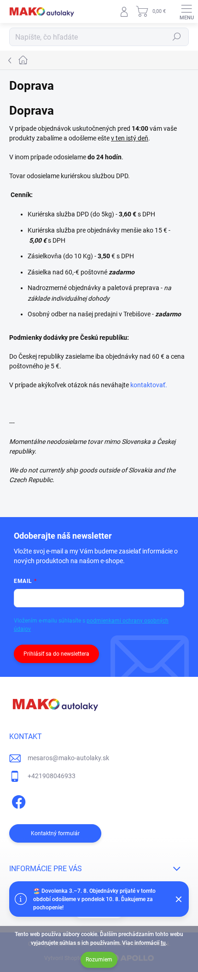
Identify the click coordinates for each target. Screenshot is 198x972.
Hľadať (177, 37)
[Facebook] (17, 800)
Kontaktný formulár (55, 833)
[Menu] (186, 11)
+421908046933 (52, 776)
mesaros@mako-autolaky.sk (68, 758)
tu (163, 943)
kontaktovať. (148, 385)
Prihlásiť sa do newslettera (56, 654)
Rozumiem (99, 959)
